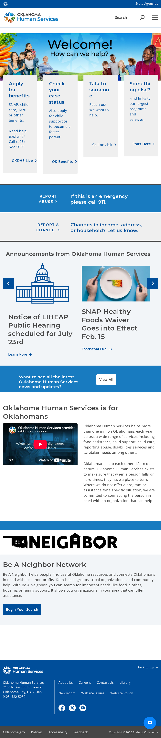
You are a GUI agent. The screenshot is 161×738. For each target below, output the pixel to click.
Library (125, 682)
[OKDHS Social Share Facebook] (62, 707)
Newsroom (67, 693)
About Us (66, 682)
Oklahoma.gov (14, 732)
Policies (37, 732)
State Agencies (146, 3)
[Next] (152, 283)
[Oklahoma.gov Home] (5, 3)
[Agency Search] (142, 17)
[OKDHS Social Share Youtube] (82, 707)
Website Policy (121, 693)
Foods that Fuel (94, 349)
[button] (24, 160)
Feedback (80, 732)
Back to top (146, 667)
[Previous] (8, 283)
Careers (85, 682)
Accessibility (58, 732)
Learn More (17, 354)
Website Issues (92, 693)
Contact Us (105, 682)
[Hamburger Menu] (155, 18)
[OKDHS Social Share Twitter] (72, 707)
